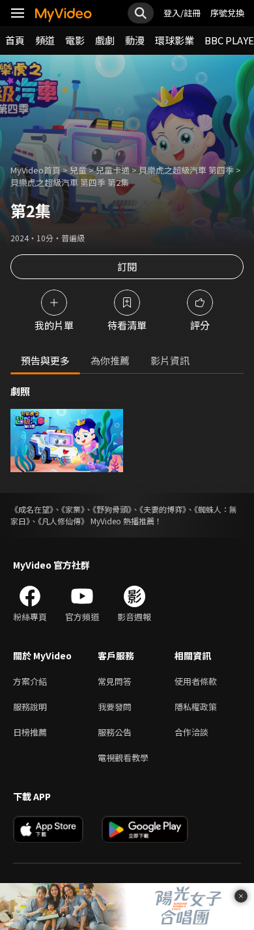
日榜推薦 (30, 732)
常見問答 (115, 681)
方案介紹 (30, 681)
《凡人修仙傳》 (63, 520)
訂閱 (127, 266)
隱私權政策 (196, 706)
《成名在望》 (31, 509)
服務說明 (30, 706)
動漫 (135, 40)
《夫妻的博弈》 (162, 509)
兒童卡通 (113, 170)
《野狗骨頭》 (112, 509)
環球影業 (174, 40)
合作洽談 (191, 732)
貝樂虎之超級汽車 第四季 (186, 170)
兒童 (78, 170)
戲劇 (105, 40)
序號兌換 (227, 13)
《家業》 (73, 509)
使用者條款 (196, 681)
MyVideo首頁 (35, 170)
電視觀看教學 (123, 757)
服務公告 (115, 732)
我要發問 (115, 706)
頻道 (45, 40)
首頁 (15, 40)
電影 (75, 40)
